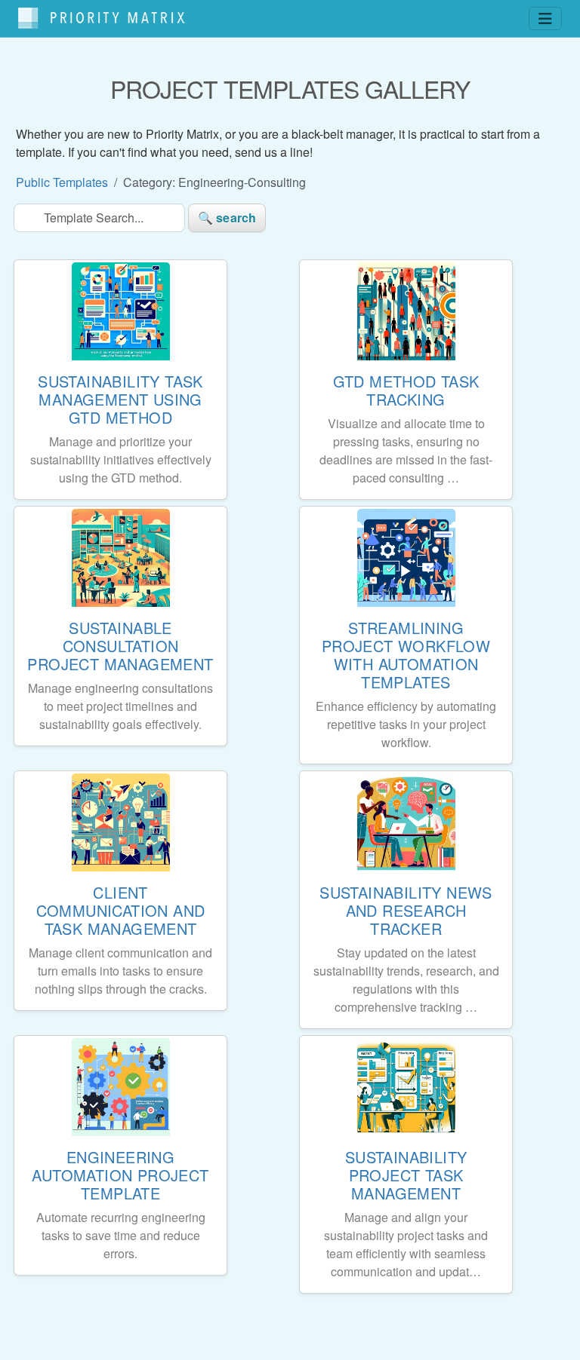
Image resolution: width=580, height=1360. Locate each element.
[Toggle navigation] (545, 18)
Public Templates (62, 182)
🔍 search (227, 217)
